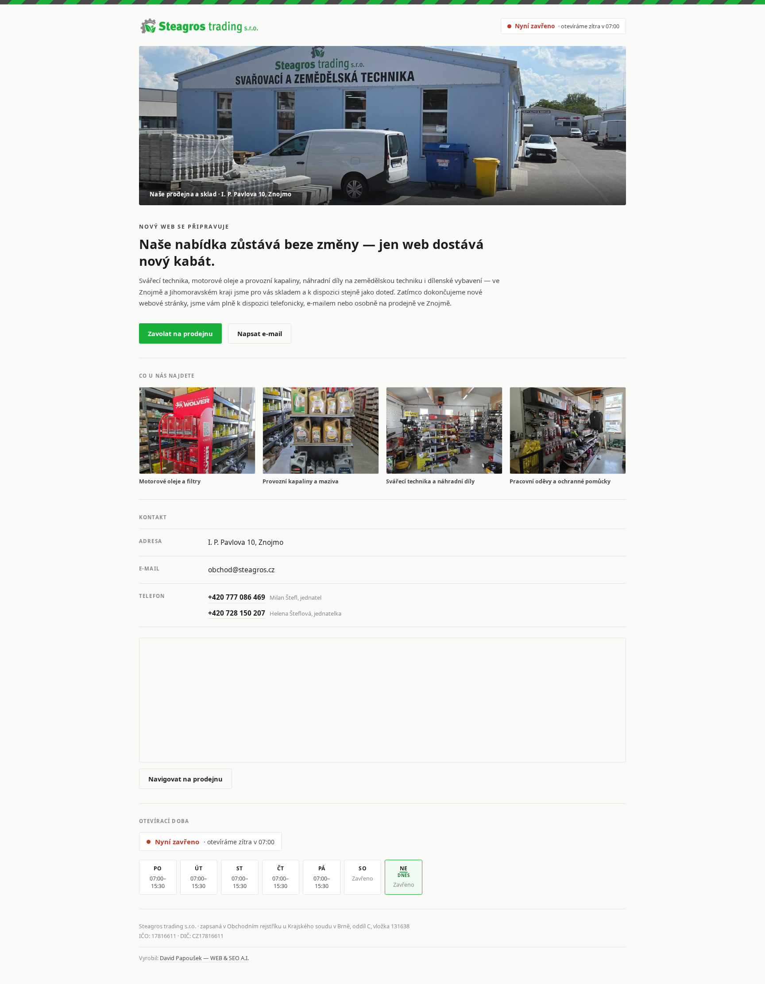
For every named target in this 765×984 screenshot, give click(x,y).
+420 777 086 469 (236, 597)
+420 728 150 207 (236, 613)
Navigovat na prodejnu (185, 778)
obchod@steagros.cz (241, 569)
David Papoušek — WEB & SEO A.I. (204, 958)
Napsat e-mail (259, 333)
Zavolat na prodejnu (180, 333)
